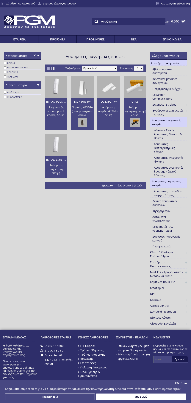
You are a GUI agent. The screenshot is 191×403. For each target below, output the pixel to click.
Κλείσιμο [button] (181, 383)
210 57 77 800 (54, 346)
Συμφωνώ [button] (141, 397)
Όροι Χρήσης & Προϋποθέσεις (89, 374)
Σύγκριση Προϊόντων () (134, 354)
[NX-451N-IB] (82, 126)
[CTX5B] (135, 126)
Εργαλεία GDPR (128, 358)
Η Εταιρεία (87, 346)
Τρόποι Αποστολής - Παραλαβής (92, 356)
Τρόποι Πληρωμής (92, 350)
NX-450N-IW (82, 101)
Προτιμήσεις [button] (50, 397)
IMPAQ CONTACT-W (56, 160)
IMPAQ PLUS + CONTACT (56, 101)
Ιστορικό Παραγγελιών (132, 350)
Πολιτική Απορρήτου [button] (167, 389)
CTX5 (134, 101)
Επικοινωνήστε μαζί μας (133, 346)
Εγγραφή (179, 359)
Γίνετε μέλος (11, 361)
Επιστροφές (88, 363)
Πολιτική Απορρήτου (93, 367)
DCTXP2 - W (109, 101)
